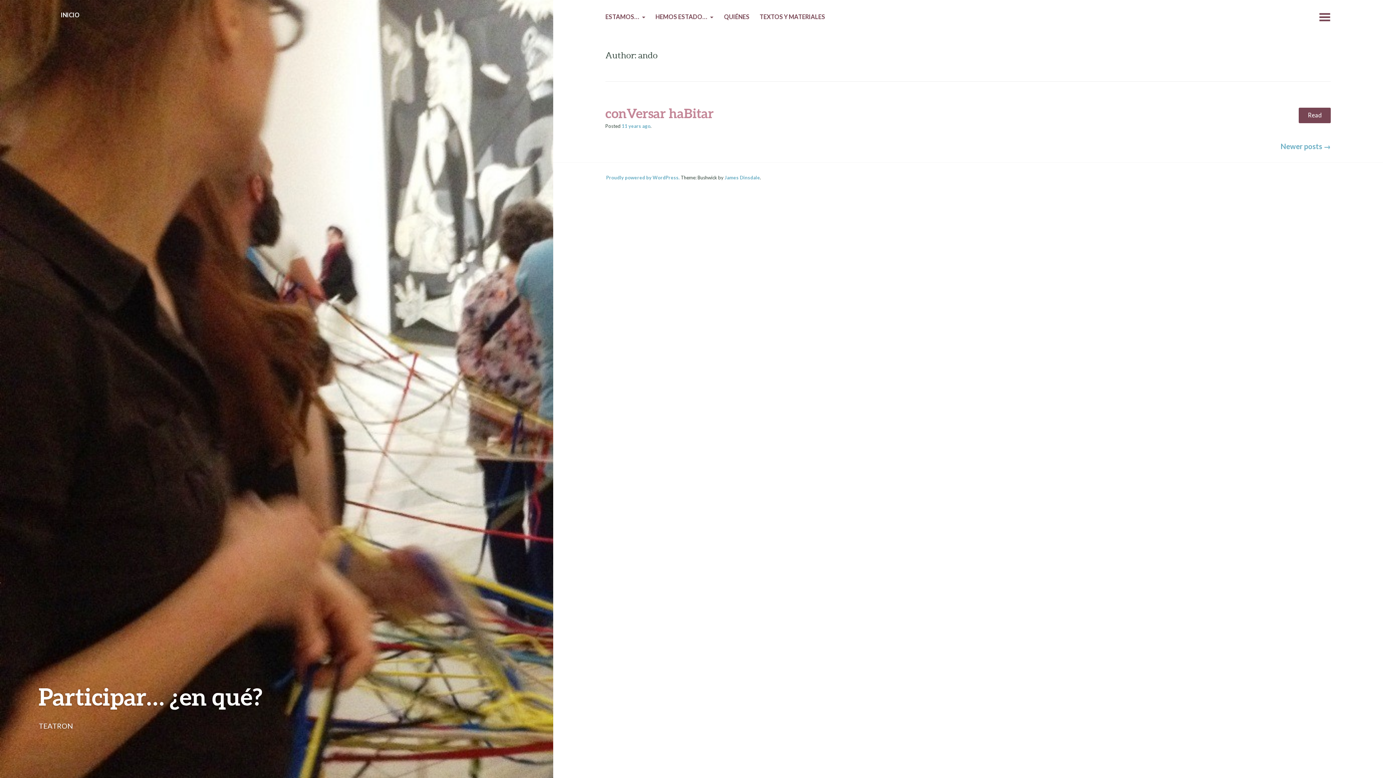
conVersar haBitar (659, 113)
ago (636, 126)
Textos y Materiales (792, 17)
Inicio (70, 15)
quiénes (736, 17)
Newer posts (1306, 146)
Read (1315, 115)
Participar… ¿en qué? (151, 696)
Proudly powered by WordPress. (643, 177)
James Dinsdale (742, 177)
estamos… (622, 17)
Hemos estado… (681, 17)
